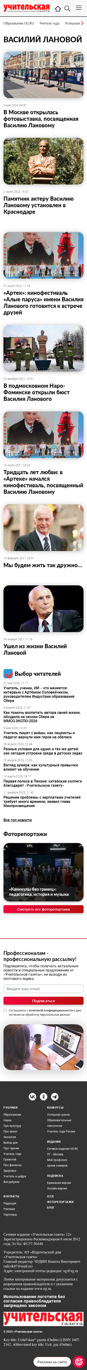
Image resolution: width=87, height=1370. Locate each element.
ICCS (50, 1196)
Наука (7, 1120)
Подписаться (43, 1000)
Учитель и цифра (14, 1176)
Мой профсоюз (57, 1160)
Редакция (9, 1203)
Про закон (10, 1131)
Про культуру (12, 1126)
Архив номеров (57, 1165)
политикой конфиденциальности (51, 1010)
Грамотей (9, 1159)
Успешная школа (58, 1114)
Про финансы (12, 1165)
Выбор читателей (38, 673)
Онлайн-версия (57, 1188)
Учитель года (49, 23)
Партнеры (10, 1214)
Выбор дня (10, 1142)
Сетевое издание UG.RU (62, 1148)
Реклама (9, 1209)
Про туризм (11, 1148)
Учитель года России (61, 1131)
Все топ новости (17, 820)
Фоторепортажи (25, 833)
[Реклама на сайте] (79, 1362)
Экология (9, 1137)
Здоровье (9, 1170)
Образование (12, 1114)
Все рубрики (11, 1182)
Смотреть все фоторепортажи (43, 909)
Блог (51, 1207)
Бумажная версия (59, 1183)
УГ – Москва (55, 1154)
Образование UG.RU (18, 23)
